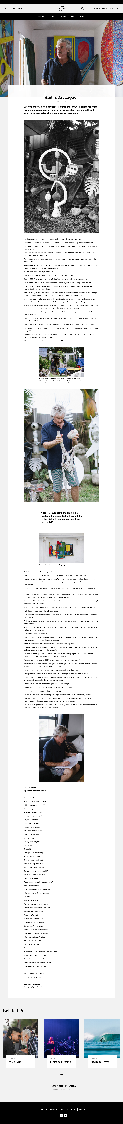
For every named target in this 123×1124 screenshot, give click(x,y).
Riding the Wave (100, 1062)
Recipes (72, 16)
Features (54, 16)
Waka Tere (15, 1062)
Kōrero (63, 16)
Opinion (82, 16)
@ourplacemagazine (61, 1089)
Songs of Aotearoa (60, 1062)
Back (61, 1074)
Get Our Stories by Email (13, 8)
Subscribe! (82, 1109)
